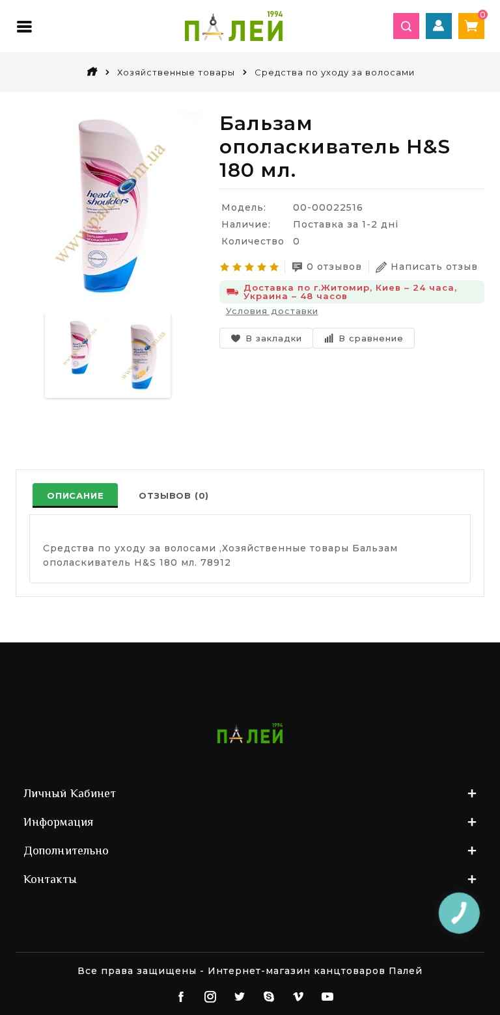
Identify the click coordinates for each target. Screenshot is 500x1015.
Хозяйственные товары (176, 72)
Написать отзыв (434, 266)
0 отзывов (334, 266)
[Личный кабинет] (439, 26)
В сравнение (371, 338)
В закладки (273, 338)
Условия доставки (272, 311)
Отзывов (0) (174, 495)
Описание (75, 495)
